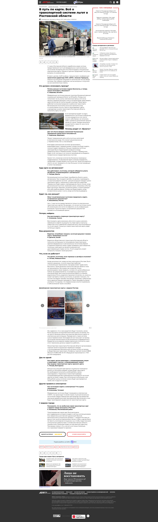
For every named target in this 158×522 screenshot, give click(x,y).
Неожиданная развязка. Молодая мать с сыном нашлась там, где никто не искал (105, 32)
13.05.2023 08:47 (43, 6)
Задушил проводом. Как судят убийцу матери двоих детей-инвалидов (106, 19)
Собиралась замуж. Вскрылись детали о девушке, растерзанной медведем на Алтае (108, 54)
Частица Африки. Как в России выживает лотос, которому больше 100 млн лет (109, 49)
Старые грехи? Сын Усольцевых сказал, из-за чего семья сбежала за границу (109, 76)
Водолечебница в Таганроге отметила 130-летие (105, 38)
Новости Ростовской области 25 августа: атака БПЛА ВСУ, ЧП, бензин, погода (105, 12)
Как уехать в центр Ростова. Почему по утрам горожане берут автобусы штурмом (81, 460)
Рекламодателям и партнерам (60, 493)
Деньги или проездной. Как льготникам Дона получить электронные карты (53, 465)
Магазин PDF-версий (79, 492)
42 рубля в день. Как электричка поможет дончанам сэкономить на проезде (54, 460)
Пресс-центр (69, 492)
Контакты (112, 492)
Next (88, 305)
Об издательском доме (58, 492)
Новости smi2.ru (44, 487)
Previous (42, 305)
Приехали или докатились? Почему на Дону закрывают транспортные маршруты (79, 465)
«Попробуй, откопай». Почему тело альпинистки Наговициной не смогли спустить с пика (109, 65)
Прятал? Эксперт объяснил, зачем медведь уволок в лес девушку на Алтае (108, 71)
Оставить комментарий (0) (79, 434)
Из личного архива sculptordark (48, 328)
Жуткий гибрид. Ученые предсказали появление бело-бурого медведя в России (109, 60)
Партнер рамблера (66, 515)
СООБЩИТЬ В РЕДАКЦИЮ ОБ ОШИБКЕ (79, 493)
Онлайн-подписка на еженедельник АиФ (97, 492)
